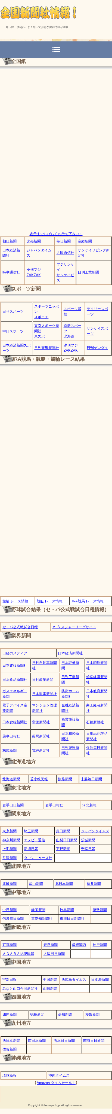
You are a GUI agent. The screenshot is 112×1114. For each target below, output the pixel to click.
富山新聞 (36, 884)
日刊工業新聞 (88, 272)
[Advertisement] (56, 191)
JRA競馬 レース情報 (87, 601)
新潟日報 (31, 849)
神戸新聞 (100, 945)
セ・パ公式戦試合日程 (20, 627)
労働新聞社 (41, 722)
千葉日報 (88, 849)
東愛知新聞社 (41, 918)
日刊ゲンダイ (97, 348)
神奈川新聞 (11, 840)
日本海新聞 (100, 980)
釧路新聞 (65, 779)
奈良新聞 (50, 945)
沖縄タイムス (59, 1075)
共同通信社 (65, 253)
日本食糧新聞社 (14, 722)
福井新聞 (94, 884)
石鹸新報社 (95, 722)
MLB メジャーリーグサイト (74, 627)
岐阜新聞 (67, 910)
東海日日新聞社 (72, 918)
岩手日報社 (54, 805)
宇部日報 (9, 980)
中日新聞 (9, 910)
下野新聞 (63, 849)
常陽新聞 (9, 858)
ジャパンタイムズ (95, 831)
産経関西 (79, 945)
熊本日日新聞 (64, 1041)
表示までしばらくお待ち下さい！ (56, 234)
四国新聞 (9, 1014)
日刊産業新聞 (42, 680)
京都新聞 (9, 945)
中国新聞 (50, 980)
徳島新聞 (37, 1014)
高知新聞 (65, 1014)
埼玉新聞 (31, 831)
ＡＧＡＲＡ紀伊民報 (18, 954)
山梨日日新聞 (66, 840)
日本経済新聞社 (70, 653)
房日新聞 (63, 831)
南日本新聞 (37, 1041)
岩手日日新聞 (13, 805)
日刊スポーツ (13, 311)
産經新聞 (85, 241)
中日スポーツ (13, 331)
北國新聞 (9, 884)
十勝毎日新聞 (91, 779)
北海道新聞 (11, 779)
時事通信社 (11, 272)
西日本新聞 (11, 1041)
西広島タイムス (73, 980)
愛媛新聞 (92, 1014)
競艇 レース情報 (50, 601)
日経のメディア (14, 653)
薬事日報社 (11, 736)
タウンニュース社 (38, 858)
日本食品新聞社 (14, 680)
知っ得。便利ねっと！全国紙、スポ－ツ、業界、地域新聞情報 (56, 11)
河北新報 (89, 805)
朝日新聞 (9, 241)
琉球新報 (9, 1075)
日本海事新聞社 (44, 694)
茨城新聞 (88, 840)
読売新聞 (34, 241)
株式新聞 (9, 750)
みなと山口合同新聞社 (20, 988)
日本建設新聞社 (14, 665)
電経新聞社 (41, 750)
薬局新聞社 (41, 736)
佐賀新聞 (9, 1049)
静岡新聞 (38, 910)
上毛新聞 (9, 849)
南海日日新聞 (93, 1041)
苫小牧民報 (39, 779)
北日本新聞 (64, 884)
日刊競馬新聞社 (46, 348)
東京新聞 (9, 831)
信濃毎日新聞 (13, 918)
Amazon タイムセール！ (56, 1083)
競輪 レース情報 (15, 601)
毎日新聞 (64, 241)
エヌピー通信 (34, 840)
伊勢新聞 (100, 910)
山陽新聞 (50, 988)
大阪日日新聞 (54, 954)
